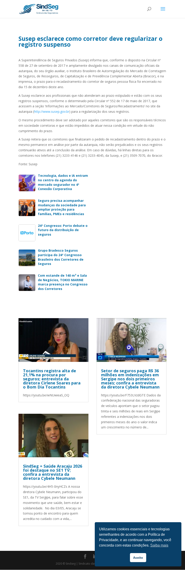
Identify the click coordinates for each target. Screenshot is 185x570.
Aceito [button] (138, 557)
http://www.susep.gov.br (51, 111)
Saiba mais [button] (159, 545)
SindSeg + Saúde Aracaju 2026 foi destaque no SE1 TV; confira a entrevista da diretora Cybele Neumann (52, 472)
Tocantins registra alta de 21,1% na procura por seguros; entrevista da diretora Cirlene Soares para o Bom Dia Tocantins (52, 379)
